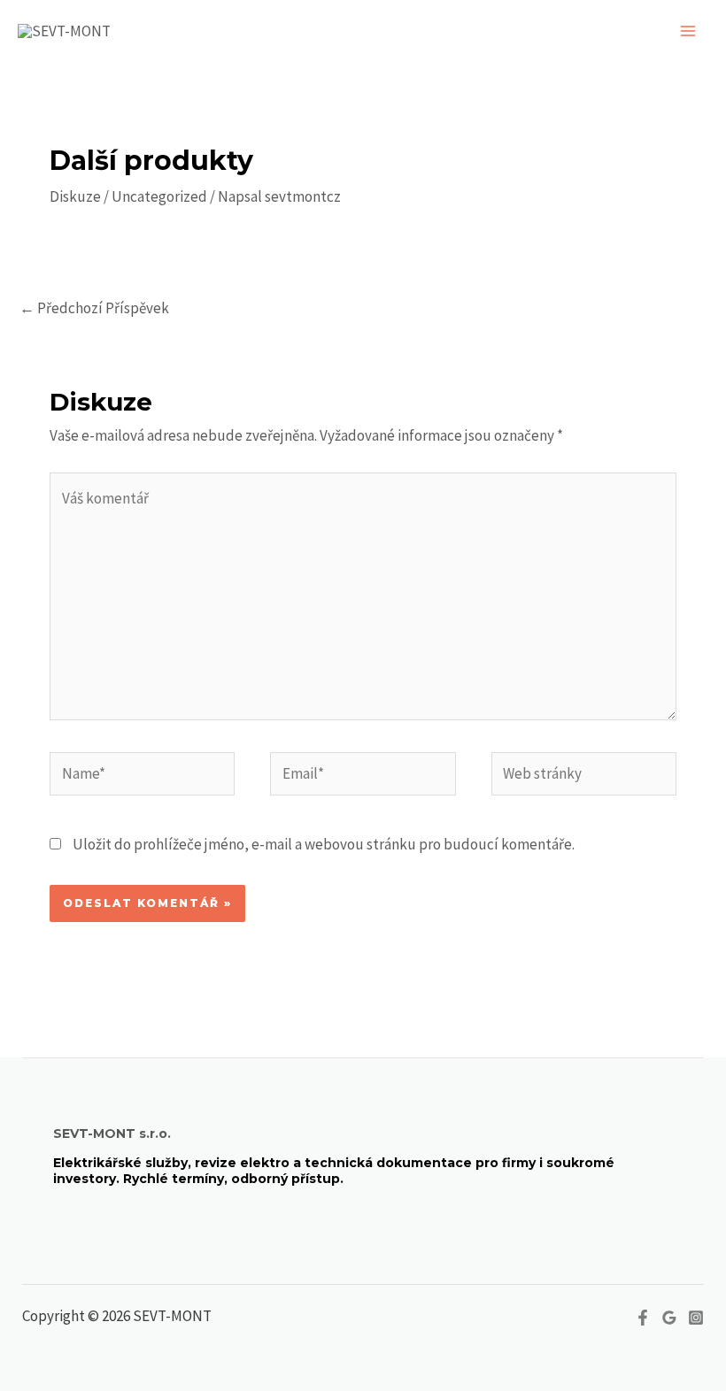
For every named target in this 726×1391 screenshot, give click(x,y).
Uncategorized (159, 196)
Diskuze (75, 196)
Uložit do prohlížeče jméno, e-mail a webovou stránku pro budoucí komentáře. (324, 844)
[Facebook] (643, 1318)
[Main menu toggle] (688, 31)
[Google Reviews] (669, 1318)
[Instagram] (696, 1318)
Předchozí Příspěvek (94, 308)
